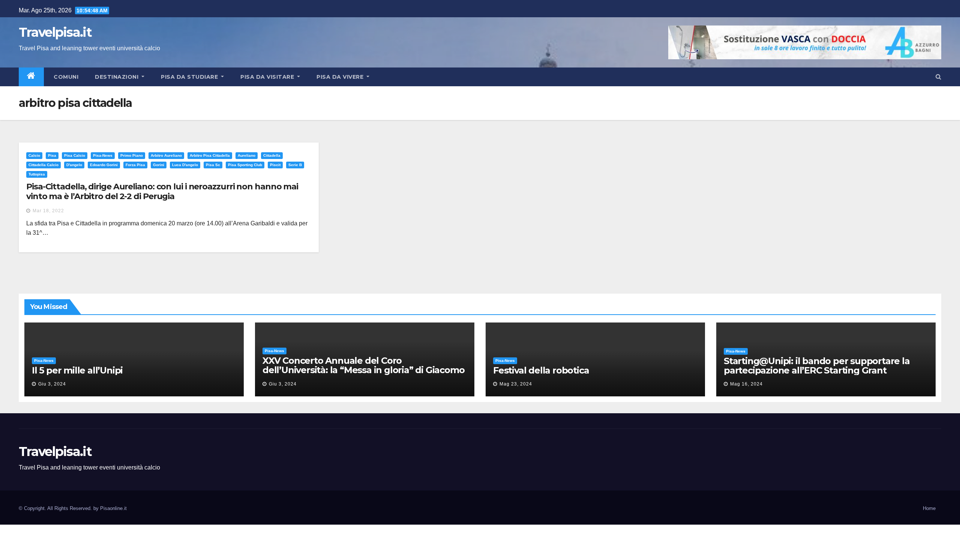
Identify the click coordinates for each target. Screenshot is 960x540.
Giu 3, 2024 (52, 384)
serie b (295, 165)
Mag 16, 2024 (746, 384)
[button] (938, 77)
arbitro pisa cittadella (210, 155)
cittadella (271, 155)
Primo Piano (131, 155)
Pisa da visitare (268, 77)
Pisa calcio (74, 155)
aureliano (246, 155)
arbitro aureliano (166, 155)
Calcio (34, 155)
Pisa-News (102, 155)
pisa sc (213, 165)
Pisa (52, 155)
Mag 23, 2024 (516, 384)
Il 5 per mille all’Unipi (77, 370)
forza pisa (135, 165)
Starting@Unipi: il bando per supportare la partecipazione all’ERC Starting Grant (817, 366)
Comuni (65, 77)
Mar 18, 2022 (48, 210)
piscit (275, 165)
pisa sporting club (245, 165)
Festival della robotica (541, 370)
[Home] (31, 77)
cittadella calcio (43, 165)
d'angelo (74, 165)
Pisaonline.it (113, 508)
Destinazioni (117, 77)
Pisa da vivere (340, 77)
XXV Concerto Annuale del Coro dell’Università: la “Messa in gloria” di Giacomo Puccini (363, 370)
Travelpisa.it (55, 32)
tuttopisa (36, 174)
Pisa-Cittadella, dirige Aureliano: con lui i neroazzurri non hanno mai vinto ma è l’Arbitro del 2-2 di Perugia (162, 191)
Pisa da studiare (190, 77)
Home (929, 508)
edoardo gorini (104, 165)
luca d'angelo (185, 165)
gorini (158, 165)
